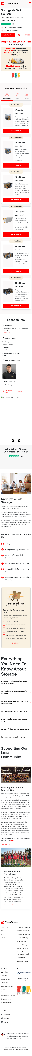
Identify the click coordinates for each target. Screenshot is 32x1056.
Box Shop (4, 975)
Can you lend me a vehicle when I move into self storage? (14, 702)
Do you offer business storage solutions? (15, 729)
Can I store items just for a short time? (14, 711)
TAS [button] (2, 934)
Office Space (21, 957)
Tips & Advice (5, 979)
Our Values (4, 972)
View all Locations (7, 986)
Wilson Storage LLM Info (22, 1049)
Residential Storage (23, 934)
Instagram (7, 1018)
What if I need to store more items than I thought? (15, 720)
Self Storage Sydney (8, 995)
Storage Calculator (23, 930)
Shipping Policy (6, 999)
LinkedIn (6, 1022)
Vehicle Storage (22, 945)
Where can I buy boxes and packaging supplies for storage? (14, 682)
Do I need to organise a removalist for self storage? (14, 692)
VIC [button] (2, 938)
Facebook (7, 1014)
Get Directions (7, 333)
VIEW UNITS (8, 35)
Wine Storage (21, 941)
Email (19, 391)
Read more (4, 844)
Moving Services (22, 948)
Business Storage (23, 938)
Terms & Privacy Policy (9, 1049)
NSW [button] (3, 930)
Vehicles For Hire (22, 961)
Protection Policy (6, 1002)
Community (5, 983)
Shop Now (16, 643)
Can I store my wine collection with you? (15, 737)
